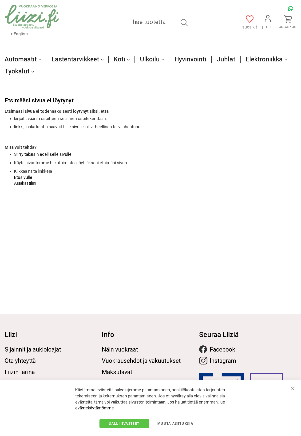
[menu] (150, 68)
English (21, 33)
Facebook (222, 349)
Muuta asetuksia (175, 423)
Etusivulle (23, 177)
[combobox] (152, 22)
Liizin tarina (20, 372)
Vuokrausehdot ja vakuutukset (141, 360)
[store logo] (32, 16)
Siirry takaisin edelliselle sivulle (42, 154)
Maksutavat (117, 372)
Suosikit (249, 26)
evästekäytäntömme (94, 407)
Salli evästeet (124, 423)
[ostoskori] (287, 19)
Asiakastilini (25, 183)
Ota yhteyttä (20, 360)
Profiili (267, 26)
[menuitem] (21, 59)
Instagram (223, 360)
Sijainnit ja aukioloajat (33, 349)
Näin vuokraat (120, 349)
